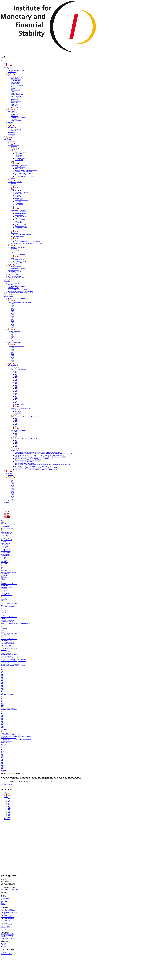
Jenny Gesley (4, 541)
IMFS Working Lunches (7, 934)
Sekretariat (4, 599)
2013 (2, 683)
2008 (2, 691)
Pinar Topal (4, 560)
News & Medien (5, 742)
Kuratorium (4, 569)
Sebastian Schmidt (6, 555)
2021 (2, 705)
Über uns (3, 523)
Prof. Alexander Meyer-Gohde (9, 624)
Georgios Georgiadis (6, 540)
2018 (2, 676)
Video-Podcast (8, 784)
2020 (2, 706)
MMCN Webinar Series (7, 708)
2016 (2, 679)
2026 (2, 698)
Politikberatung (5, 526)
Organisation (4, 563)
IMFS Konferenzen (6, 729)
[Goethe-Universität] (9, 964)
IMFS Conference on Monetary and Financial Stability (16, 736)
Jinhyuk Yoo (4, 562)
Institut (2, 522)
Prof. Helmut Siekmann (7, 635)
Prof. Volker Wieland (6, 595)
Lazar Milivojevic (5, 551)
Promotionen (4, 618)
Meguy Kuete (4, 546)
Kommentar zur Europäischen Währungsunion (13, 659)
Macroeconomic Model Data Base (10, 657)
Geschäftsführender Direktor (8, 572)
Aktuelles (3, 610)
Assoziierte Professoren (7, 646)
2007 (2, 693)
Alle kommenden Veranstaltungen (10, 664)
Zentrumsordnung (6, 575)
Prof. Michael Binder (6, 640)
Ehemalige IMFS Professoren (9, 648)
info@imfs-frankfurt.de (11, 889)
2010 (2, 688)
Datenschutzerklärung (7, 954)
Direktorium (4, 570)
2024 (2, 671)
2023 (2, 672)
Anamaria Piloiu (5, 552)
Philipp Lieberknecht (6, 549)
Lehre (2, 602)
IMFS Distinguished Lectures (9, 709)
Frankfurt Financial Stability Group (10, 734)
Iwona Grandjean (5, 543)
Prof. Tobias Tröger (6, 645)
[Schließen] (1, 60)
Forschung (4, 650)
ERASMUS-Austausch (7, 620)
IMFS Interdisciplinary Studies (9, 654)
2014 (2, 682)
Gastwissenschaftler (6, 587)
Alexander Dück (5, 537)
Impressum (4, 952)
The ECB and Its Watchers (8, 733)
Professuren (4, 592)
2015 (2, 680)
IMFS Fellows (5, 580)
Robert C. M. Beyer (6, 532)
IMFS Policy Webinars (7, 694)
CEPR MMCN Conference (8, 738)
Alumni (3, 605)
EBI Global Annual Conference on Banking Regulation (16, 739)
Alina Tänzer (4, 559)
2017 (2, 677)
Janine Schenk (5, 554)
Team (2, 578)
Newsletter (4, 770)
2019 (2, 674)
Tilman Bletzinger (6, 533)
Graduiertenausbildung (7, 528)
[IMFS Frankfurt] (48, 52)
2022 (2, 703)
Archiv (3, 745)
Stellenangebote (5, 590)
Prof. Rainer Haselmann (7, 643)
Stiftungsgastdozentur (7, 621)
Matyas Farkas (5, 538)
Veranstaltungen (5, 662)
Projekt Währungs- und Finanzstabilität (11, 525)
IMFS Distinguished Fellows (9, 584)
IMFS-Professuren (6, 593)
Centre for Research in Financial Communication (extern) (16, 623)
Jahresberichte (4, 588)
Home (2, 520)
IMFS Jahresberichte (6, 656)
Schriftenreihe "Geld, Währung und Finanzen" (13, 661)
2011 (2, 687)
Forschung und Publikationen (9, 603)
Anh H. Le (4, 548)
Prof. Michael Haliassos (7, 642)
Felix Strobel (4, 557)
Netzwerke (4, 577)
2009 (2, 690)
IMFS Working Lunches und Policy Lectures (13, 665)
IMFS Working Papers (7, 653)
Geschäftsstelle (5, 573)
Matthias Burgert (5, 535)
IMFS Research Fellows (7, 585)
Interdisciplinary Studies (7, 927)
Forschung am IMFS (6, 651)
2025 (2, 669)
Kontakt (3, 771)
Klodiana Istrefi (5, 544)
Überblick (3, 567)
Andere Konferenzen (6, 741)
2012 (2, 685)
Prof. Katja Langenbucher (8, 606)
